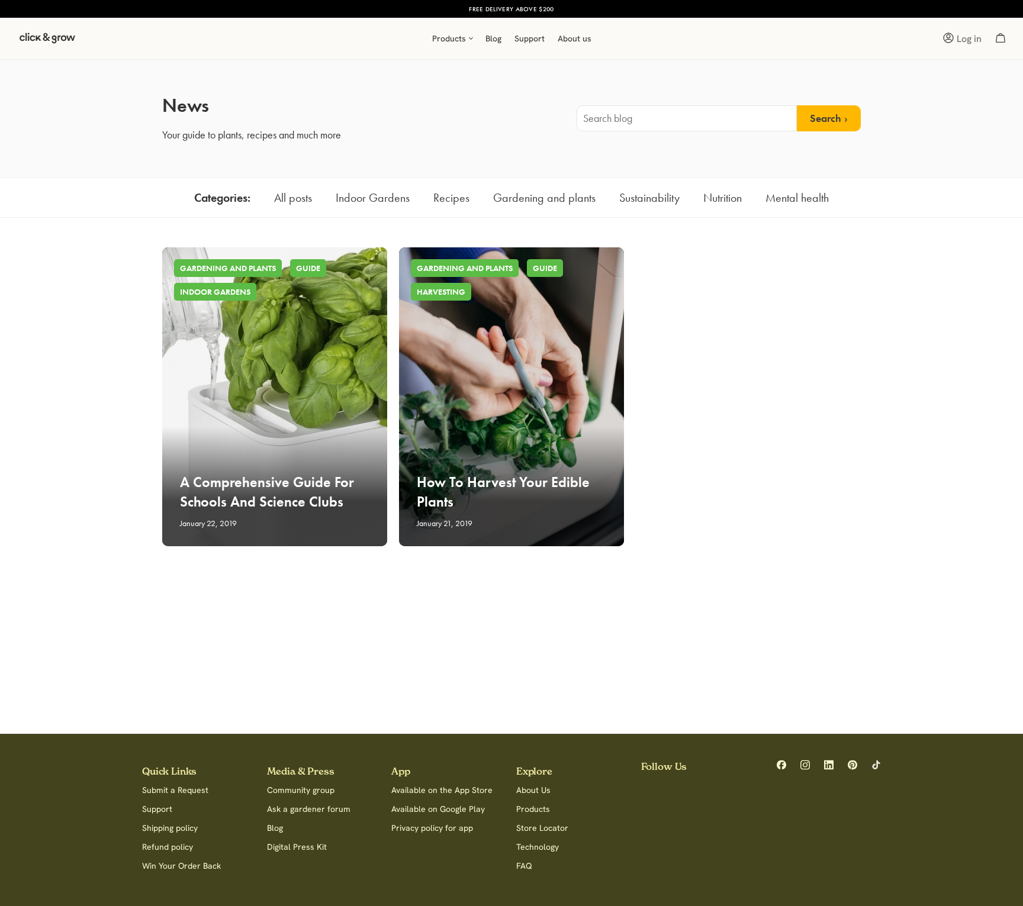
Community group (300, 790)
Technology (537, 846)
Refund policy (167, 846)
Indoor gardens (215, 291)
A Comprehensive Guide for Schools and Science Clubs (267, 492)
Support (157, 809)
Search (825, 118)
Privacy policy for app (432, 828)
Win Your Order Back (181, 865)
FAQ (524, 865)
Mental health (797, 197)
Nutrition (722, 197)
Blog (275, 828)
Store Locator (542, 828)
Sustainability (649, 197)
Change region (579, 9)
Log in (969, 38)
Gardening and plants (544, 197)
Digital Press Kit (297, 846)
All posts (293, 197)
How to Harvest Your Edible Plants (503, 492)
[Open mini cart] (1000, 38)
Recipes (451, 197)
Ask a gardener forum (308, 809)
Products (533, 809)
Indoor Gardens (373, 197)
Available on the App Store (442, 790)
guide (308, 268)
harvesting (441, 291)
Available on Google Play (438, 809)
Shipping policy (170, 828)
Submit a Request (175, 790)
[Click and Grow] (47, 41)
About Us (533, 790)
